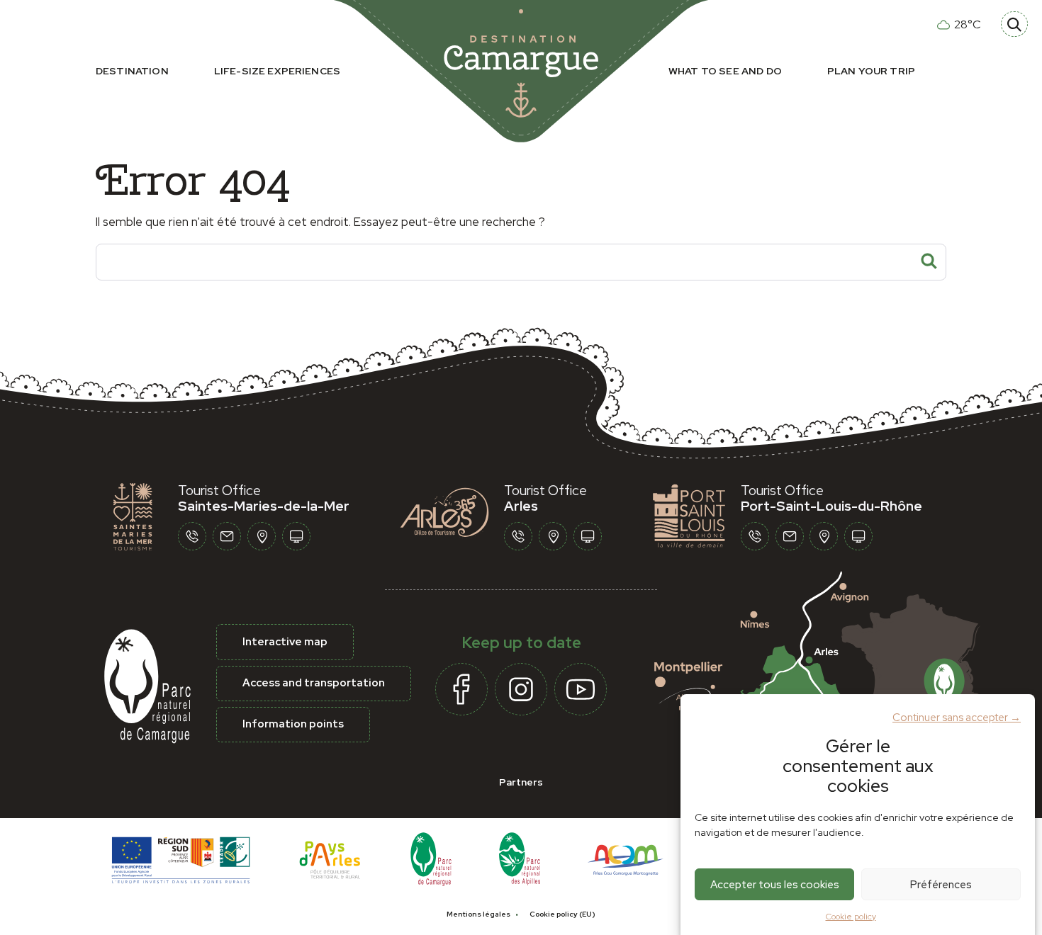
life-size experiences (277, 70)
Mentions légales (478, 914)
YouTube (580, 689)
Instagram (521, 689)
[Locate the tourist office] (261, 536)
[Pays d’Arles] (330, 858)
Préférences (941, 884)
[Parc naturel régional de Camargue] (431, 858)
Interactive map (284, 642)
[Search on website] (1014, 24)
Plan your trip (871, 70)
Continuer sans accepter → (956, 717)
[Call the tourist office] (192, 536)
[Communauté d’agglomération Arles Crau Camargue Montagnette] (625, 858)
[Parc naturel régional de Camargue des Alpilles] (519, 858)
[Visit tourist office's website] (296, 536)
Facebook (461, 689)
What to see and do (725, 70)
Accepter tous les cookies (774, 884)
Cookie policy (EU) (562, 914)
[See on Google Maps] (830, 669)
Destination (132, 70)
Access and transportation (313, 683)
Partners (521, 782)
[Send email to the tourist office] (227, 536)
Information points (293, 724)
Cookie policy (851, 916)
